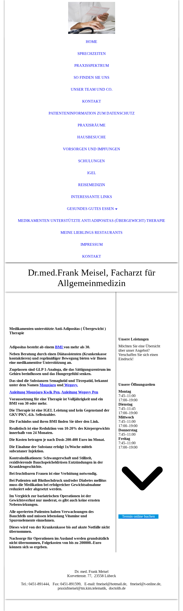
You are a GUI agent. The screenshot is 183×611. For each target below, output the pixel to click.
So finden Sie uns (91, 77)
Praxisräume (92, 125)
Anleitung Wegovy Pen (79, 392)
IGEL (91, 173)
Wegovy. (70, 385)
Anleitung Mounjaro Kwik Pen (34, 392)
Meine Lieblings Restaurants (91, 232)
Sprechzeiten (91, 54)
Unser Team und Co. (91, 89)
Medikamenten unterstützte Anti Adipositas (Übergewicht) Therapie (91, 221)
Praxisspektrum (91, 65)
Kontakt (91, 101)
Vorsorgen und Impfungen (91, 149)
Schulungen (91, 161)
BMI (59, 347)
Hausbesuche (91, 137)
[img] (91, 18)
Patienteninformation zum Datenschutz (92, 113)
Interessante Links (91, 197)
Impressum (92, 244)
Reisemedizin (91, 185)
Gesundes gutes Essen (90, 209)
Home (91, 42)
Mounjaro (48, 385)
